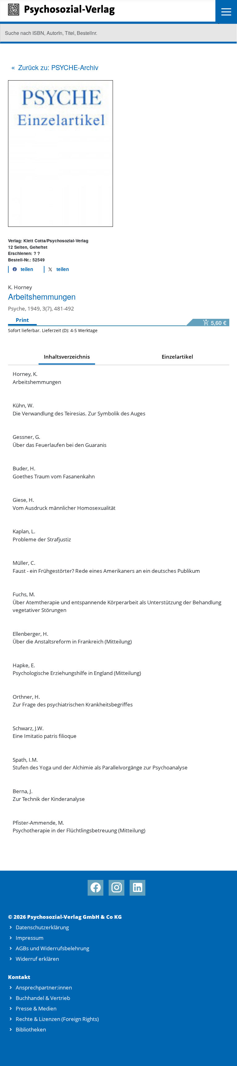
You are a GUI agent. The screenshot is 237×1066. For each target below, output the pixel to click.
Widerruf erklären (37, 958)
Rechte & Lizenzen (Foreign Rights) (57, 1018)
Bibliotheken (31, 1029)
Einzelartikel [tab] (177, 356)
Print (22, 319)
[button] (21, 269)
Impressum (30, 937)
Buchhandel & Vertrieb (43, 997)
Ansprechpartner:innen (44, 987)
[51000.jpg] (60, 152)
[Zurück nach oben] (224, 1054)
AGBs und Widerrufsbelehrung (52, 948)
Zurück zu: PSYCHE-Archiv (58, 67)
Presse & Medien (36, 1008)
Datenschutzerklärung (42, 927)
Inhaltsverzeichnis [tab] (67, 356)
